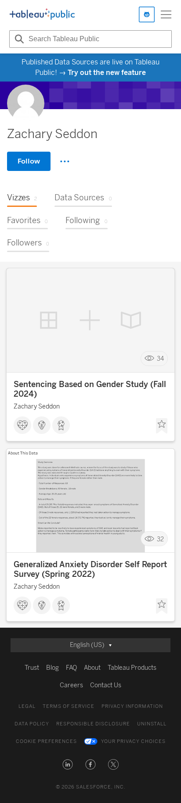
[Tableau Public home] (42, 14)
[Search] (18, 39)
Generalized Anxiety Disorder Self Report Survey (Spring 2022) (90, 569)
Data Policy (31, 724)
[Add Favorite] (161, 426)
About (92, 668)
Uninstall (152, 724)
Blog (52, 668)
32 (160, 539)
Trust (32, 668)
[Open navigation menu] (166, 14)
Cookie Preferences (46, 741)
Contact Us (105, 685)
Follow (29, 161)
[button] (68, 764)
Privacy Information (132, 706)
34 (160, 358)
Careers (71, 685)
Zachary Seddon (37, 406)
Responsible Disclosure (93, 724)
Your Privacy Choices (133, 741)
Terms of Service (68, 706)
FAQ (71, 668)
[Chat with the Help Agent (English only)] (147, 14)
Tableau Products (132, 668)
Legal (27, 706)
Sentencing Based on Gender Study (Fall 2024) (90, 389)
